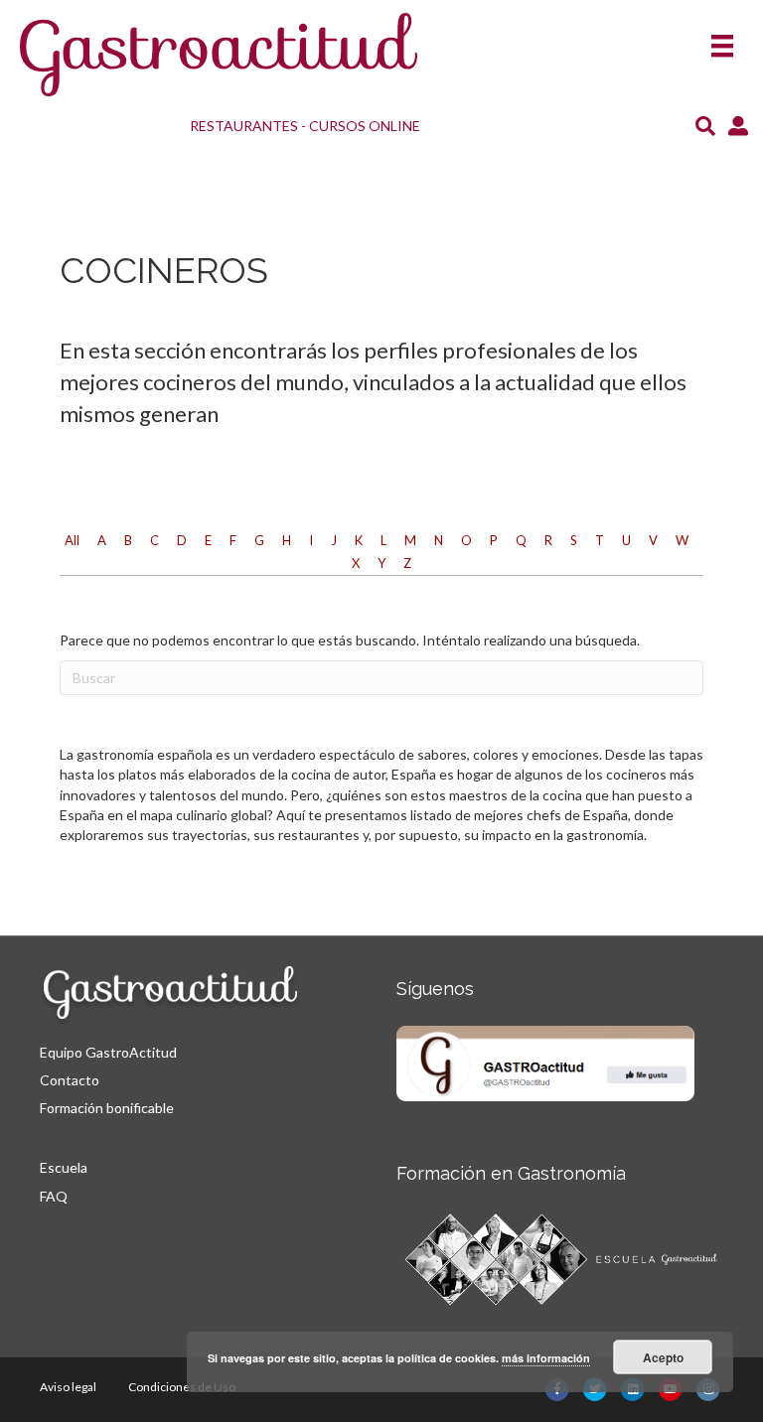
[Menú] (722, 39)
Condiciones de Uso (181, 1386)
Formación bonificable (107, 1107)
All (72, 540)
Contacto (69, 1079)
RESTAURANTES (244, 125)
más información (546, 1358)
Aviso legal (68, 1386)
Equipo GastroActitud (108, 1052)
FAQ (54, 1196)
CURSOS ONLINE (364, 125)
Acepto (663, 1357)
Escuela (63, 1167)
